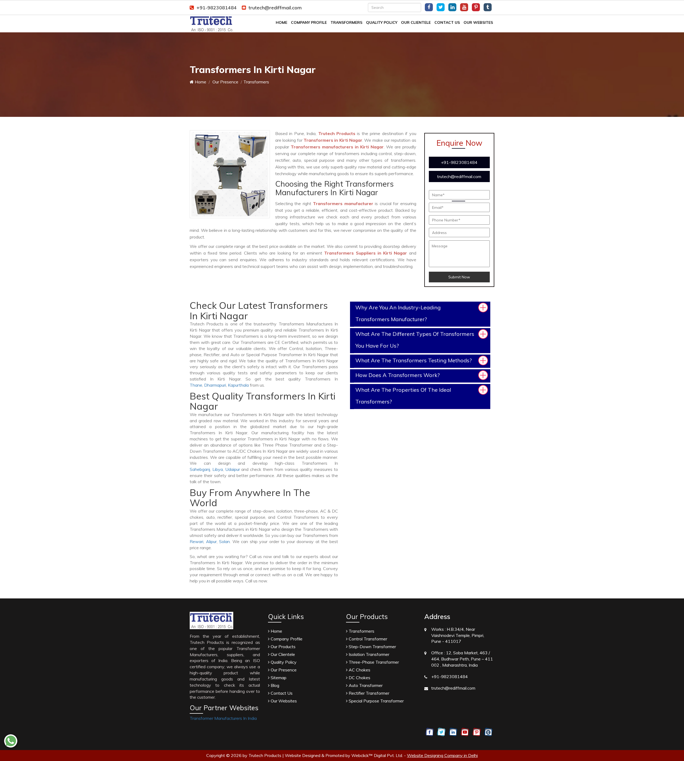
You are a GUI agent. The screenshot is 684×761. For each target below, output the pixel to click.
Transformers (346, 22)
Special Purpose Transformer (376, 701)
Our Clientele (416, 22)
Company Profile (309, 22)
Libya (217, 469)
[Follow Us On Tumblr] (488, 7)
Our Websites (478, 22)
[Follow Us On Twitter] (441, 7)
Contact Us (447, 22)
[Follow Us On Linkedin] (452, 7)
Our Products (283, 646)
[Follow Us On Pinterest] (476, 7)
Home (281, 22)
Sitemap (278, 677)
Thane (196, 385)
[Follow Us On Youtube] (464, 7)
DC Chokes (359, 677)
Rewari (196, 541)
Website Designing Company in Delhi (442, 755)
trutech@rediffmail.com (275, 8)
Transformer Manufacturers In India (223, 718)
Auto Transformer (365, 685)
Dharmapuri (215, 385)
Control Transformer (367, 638)
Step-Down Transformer (372, 646)
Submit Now (459, 277)
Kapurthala (238, 385)
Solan (224, 541)
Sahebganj (200, 469)
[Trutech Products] (211, 23)
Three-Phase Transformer (373, 662)
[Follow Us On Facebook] (429, 7)
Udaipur (232, 469)
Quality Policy (381, 22)
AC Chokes (359, 669)
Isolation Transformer (368, 654)
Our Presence (224, 81)
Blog (274, 685)
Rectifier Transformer (368, 693)
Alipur (211, 541)
